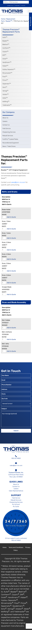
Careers (4, 121)
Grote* (5, 59)
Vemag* (5, 91)
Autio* (4, 37)
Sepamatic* (6, 84)
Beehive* (5, 44)
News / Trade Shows (9, 146)
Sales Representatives (16, 491)
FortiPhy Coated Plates (10, 139)
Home (3, 19)
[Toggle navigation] (29, 11)
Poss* (4, 76)
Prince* (5, 80)
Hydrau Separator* (8, 69)
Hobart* (5, 66)
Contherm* (6, 48)
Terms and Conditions (16, 547)
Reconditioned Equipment (10, 143)
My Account (16, 504)
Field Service (6, 128)
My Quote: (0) (23, 5)
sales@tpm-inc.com (10, 5)
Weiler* (5, 98)
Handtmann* (6, 62)
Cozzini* (5, 51)
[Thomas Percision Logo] (16, 449)
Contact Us (6, 125)
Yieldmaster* (7, 105)
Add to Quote (11, 217)
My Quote (16, 506)
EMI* (4, 55)
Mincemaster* (7, 73)
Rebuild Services (7, 135)
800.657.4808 (17, 5)
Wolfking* (5, 101)
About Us (5, 118)
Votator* (5, 94)
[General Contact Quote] (16, 404)
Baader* (9, 21)
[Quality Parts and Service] (12, 11)
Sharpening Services (9, 132)
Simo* (4, 87)
